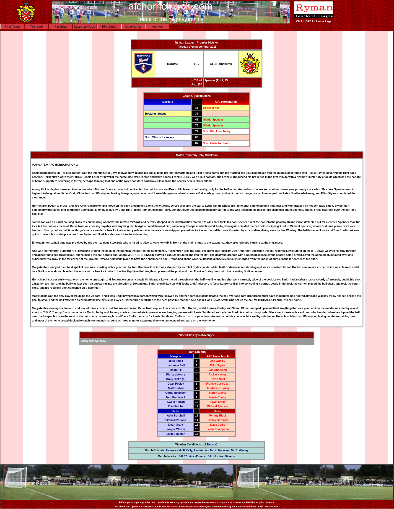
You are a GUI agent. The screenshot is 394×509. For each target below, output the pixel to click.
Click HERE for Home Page (313, 21)
